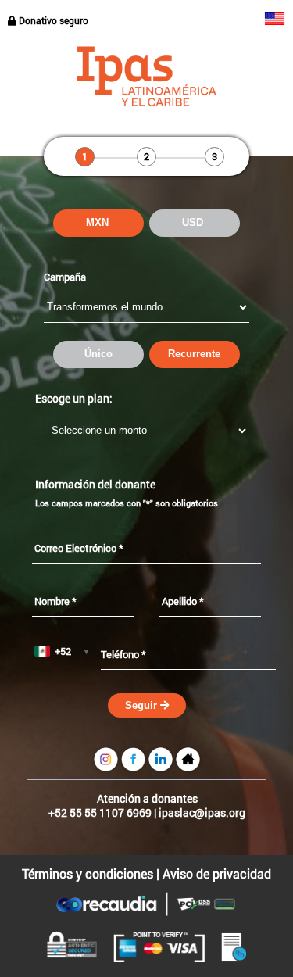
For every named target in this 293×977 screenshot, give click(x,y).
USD (194, 222)
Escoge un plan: (74, 398)
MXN (99, 222)
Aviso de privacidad (217, 873)
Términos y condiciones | (92, 873)
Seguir (142, 705)
